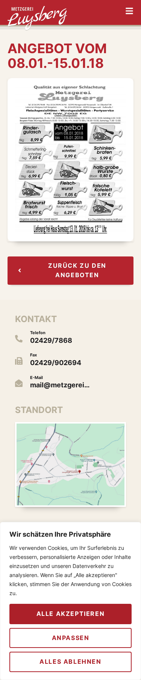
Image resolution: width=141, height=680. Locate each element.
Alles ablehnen (70, 661)
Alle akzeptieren (70, 613)
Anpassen (70, 638)
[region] (70, 601)
